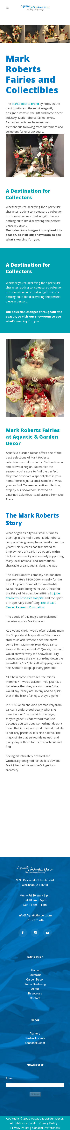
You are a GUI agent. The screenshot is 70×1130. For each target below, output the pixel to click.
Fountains (35, 975)
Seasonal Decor (35, 1043)
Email (9, 1078)
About (35, 989)
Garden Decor (35, 979)
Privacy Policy (48, 1123)
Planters (35, 1033)
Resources (35, 993)
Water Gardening (35, 984)
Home (35, 970)
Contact (35, 998)
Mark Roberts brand (25, 104)
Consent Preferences (46, 1127)
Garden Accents (35, 1038)
